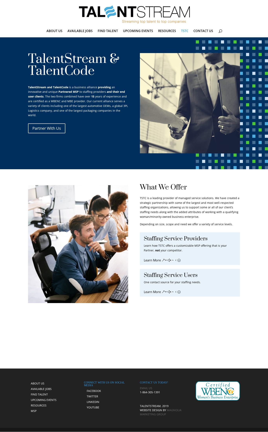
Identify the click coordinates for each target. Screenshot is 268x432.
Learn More (152, 260)
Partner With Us (46, 128)
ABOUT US (54, 31)
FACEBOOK (94, 391)
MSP (33, 411)
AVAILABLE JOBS (80, 31)
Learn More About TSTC (134, 339)
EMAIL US (146, 388)
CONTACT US (203, 31)
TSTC (184, 31)
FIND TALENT (108, 31)
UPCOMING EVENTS (138, 31)
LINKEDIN (93, 402)
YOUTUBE (93, 407)
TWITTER (92, 396)
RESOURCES (167, 31)
